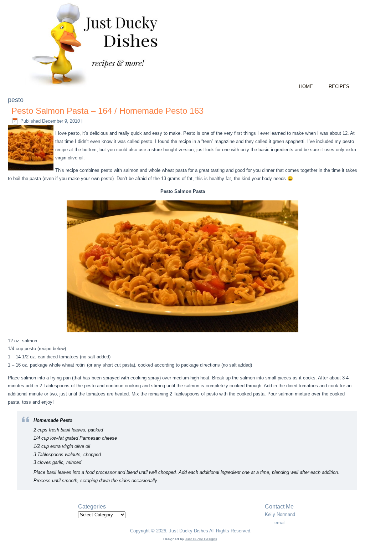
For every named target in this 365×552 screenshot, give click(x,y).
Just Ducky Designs (201, 539)
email (280, 522)
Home (306, 86)
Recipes (339, 86)
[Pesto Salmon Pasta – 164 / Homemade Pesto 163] (31, 170)
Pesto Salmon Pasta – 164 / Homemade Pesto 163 (107, 111)
